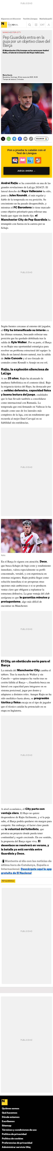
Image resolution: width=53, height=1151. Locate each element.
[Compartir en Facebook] (20, 139)
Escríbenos (8, 1121)
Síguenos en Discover (11, 19)
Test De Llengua (30, 19)
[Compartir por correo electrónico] (25, 139)
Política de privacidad (14, 1134)
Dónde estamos (10, 1117)
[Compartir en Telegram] (14, 139)
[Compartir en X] (3, 139)
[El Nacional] (4, 25)
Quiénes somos (10, 1109)
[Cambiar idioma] (42, 25)
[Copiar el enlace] (31, 139)
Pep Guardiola (8, 881)
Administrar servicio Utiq (16, 1147)
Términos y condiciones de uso (19, 1130)
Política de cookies (12, 1139)
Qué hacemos (9, 1113)
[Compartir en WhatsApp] (9, 139)
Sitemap (6, 1126)
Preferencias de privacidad (17, 1143)
